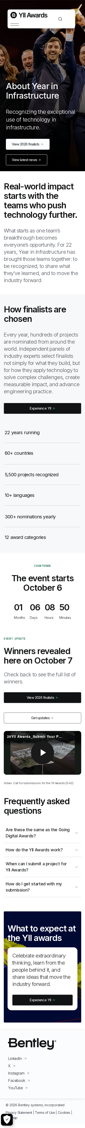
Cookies (64, 1113)
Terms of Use (45, 1113)
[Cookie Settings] (7, 1120)
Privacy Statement (19, 1113)
